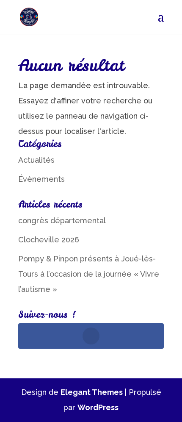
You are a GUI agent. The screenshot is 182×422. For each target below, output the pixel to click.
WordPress (98, 407)
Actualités (36, 159)
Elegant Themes (92, 392)
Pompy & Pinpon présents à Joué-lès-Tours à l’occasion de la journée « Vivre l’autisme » (88, 274)
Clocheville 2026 (48, 239)
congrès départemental (62, 220)
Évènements (41, 179)
